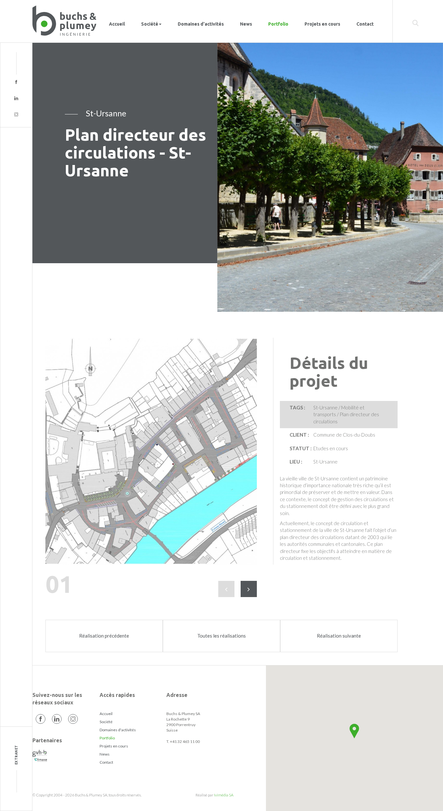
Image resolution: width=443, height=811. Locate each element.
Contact (365, 24)
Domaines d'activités (201, 24)
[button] (354, 731)
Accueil (117, 24)
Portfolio (278, 24)
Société (106, 721)
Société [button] (149, 24)
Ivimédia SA (223, 795)
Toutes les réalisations (221, 636)
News (246, 24)
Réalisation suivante (339, 636)
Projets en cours (322, 24)
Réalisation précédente (104, 636)
